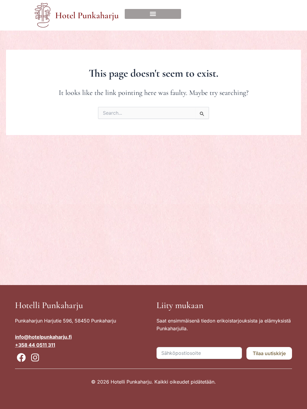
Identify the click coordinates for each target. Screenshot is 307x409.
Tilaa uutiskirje (269, 353)
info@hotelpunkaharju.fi (43, 337)
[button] (153, 14)
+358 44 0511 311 (35, 345)
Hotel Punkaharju (87, 15)
